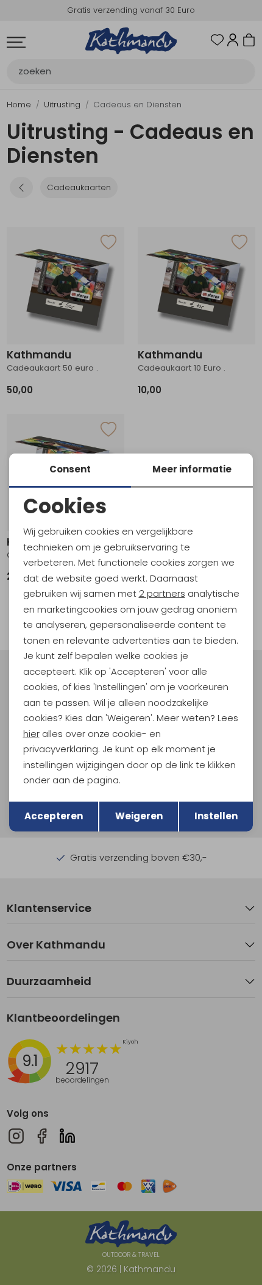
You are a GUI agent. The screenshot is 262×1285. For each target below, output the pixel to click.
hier (31, 733)
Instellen (216, 816)
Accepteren (53, 816)
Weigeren (139, 816)
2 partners (162, 593)
